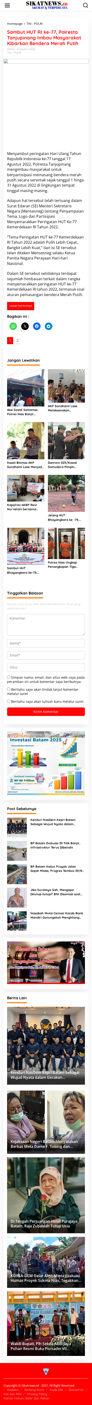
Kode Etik (56, 1390)
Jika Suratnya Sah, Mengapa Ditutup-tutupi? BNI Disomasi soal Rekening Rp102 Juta (55, 892)
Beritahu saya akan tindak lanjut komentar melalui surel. (42, 691)
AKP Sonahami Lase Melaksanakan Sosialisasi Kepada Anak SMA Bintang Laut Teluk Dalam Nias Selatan (66, 408)
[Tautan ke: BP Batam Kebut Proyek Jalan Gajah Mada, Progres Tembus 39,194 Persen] (17, 874)
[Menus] (7, 5)
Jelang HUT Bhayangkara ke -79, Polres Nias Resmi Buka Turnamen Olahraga (65, 517)
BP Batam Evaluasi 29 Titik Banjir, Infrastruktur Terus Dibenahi (55, 845)
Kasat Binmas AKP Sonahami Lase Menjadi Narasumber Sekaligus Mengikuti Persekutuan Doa (24, 465)
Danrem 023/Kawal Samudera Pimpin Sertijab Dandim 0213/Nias (62, 465)
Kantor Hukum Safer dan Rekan (27, 1398)
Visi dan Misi (12, 1394)
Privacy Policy (37, 1394)
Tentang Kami (34, 1390)
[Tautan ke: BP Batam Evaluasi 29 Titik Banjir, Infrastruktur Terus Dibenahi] (17, 850)
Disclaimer (76, 1390)
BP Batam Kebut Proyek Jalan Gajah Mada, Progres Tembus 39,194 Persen (57, 869)
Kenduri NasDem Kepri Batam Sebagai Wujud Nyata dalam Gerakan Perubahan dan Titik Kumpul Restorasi (52, 822)
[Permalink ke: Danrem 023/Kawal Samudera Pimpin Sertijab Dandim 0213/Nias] (66, 440)
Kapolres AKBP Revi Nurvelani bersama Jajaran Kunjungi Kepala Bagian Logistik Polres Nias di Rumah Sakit (24, 507)
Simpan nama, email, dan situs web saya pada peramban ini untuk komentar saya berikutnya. (46, 679)
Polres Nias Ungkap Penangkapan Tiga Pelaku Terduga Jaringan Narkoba (62, 564)
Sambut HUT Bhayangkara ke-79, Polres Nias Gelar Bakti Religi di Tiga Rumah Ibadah (24, 570)
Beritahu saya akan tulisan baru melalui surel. (47, 701)
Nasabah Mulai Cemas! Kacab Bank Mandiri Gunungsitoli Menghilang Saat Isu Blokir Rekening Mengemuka (56, 915)
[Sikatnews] (47, 5)
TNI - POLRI (14, 52)
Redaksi (12, 1390)
